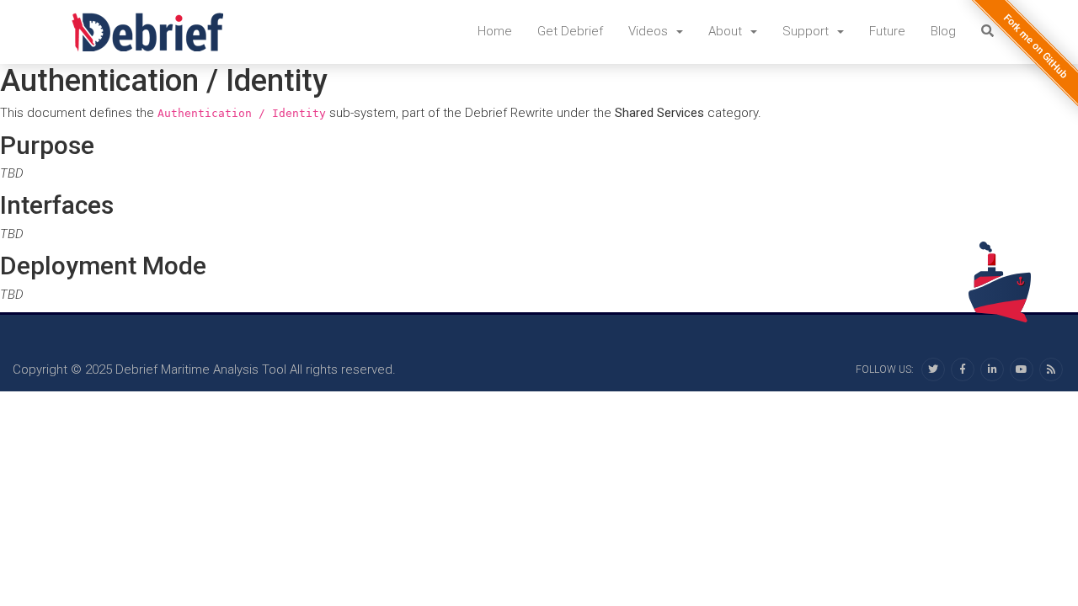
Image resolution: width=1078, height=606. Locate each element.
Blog (943, 31)
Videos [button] (649, 31)
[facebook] (962, 369)
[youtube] (1021, 369)
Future (887, 31)
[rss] (1051, 369)
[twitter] (933, 369)
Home (495, 31)
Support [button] (807, 31)
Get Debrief (570, 31)
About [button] (726, 31)
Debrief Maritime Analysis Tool (200, 369)
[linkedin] (992, 369)
